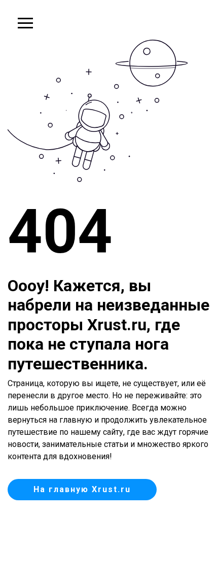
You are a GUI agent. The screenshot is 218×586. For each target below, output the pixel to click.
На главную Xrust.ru (82, 489)
